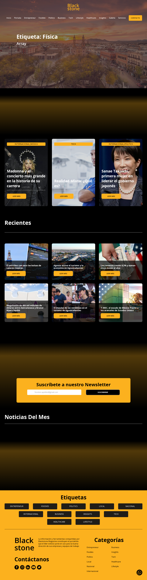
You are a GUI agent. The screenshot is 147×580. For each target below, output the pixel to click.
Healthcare (91, 18)
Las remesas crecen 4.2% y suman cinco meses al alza (118, 266)
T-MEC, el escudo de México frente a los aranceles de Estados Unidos (119, 309)
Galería (112, 18)
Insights (102, 18)
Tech (71, 18)
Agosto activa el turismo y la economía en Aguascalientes (68, 266)
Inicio (8, 18)
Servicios (122, 18)
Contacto (135, 18)
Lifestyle (79, 18)
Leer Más (16, 196)
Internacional (22, 144)
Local (89, 561)
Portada (17, 18)
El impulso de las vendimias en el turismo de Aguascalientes (70, 309)
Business (62, 18)
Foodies (42, 18)
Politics (51, 18)
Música (34, 144)
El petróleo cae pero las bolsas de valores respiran (23, 266)
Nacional (90, 566)
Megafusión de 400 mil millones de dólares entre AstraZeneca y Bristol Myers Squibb (24, 308)
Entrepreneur (30, 18)
